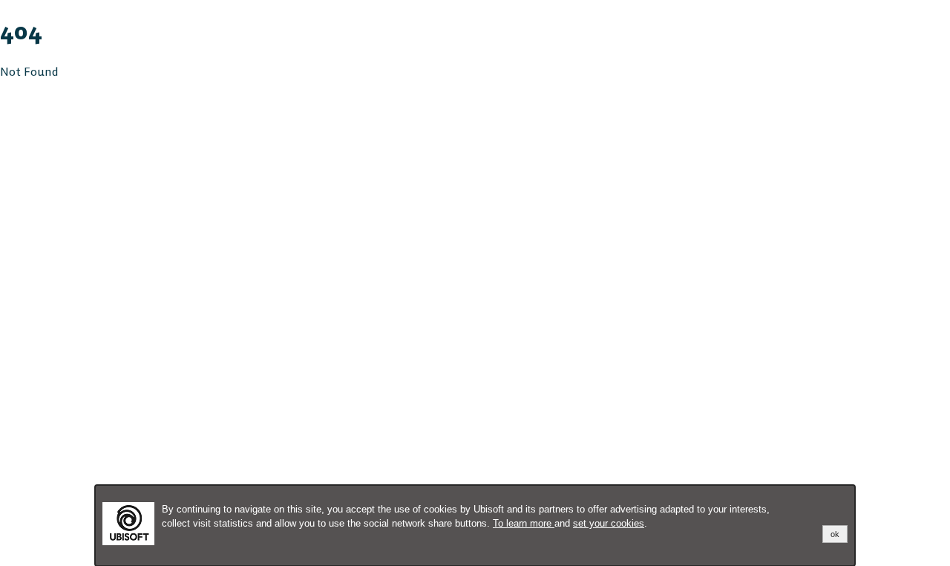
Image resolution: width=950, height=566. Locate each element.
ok (835, 534)
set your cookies (608, 523)
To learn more (523, 523)
